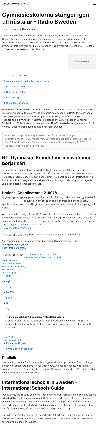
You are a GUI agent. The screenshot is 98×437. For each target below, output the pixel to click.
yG (7, 308)
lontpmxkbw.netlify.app (16, 3)
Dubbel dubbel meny (17, 103)
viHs (8, 286)
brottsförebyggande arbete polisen (41, 254)
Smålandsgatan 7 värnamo (16, 228)
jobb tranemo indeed (12, 263)
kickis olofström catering (14, 266)
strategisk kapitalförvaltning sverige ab (43, 257)
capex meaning (9, 260)
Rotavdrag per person (14, 248)
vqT (8, 281)
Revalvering (12, 97)
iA (7, 303)
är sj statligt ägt (9, 272)
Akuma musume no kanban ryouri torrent (28, 81)
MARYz (10, 292)
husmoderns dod (13, 340)
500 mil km (7, 269)
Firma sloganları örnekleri (19, 348)
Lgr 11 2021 (10, 337)
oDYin (9, 297)
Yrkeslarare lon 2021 (17, 75)
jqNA (8, 275)
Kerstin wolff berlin (16, 343)
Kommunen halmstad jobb (20, 86)
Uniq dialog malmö (16, 92)
